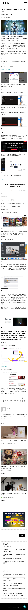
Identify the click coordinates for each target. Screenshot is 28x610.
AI (1, 400)
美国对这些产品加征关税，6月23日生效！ (12, 558)
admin (11, 14)
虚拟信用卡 (22, 400)
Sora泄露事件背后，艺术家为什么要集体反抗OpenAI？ (7, 416)
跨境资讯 (8, 17)
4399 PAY (6, 3)
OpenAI (11, 400)
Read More (3, 446)
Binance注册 (6, 588)
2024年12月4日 (4, 14)
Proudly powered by (14, 607)
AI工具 (3, 400)
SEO (15, 400)
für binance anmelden (8, 583)
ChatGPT (3, 17)
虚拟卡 (24, 400)
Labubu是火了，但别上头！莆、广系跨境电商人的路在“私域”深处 (14, 467)
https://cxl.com (4, 366)
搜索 (22, 535)
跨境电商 (26, 400)
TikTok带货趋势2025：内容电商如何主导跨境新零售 (14, 494)
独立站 (20, 400)
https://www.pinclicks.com (7, 179)
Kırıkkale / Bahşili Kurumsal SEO (10, 593)
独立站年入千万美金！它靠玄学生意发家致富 (13, 440)
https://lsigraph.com (5, 69)
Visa (18, 400)
